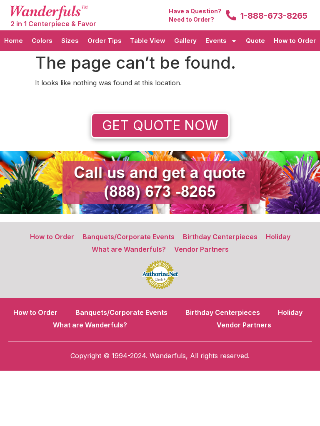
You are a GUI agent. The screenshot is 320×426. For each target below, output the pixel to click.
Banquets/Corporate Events (128, 237)
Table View (147, 41)
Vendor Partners (201, 249)
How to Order (295, 41)
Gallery (185, 41)
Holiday (278, 237)
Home (13, 41)
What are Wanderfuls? (129, 249)
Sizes (70, 41)
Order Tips (105, 41)
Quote (255, 41)
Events (216, 41)
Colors (42, 41)
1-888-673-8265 (274, 16)
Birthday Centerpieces (220, 237)
